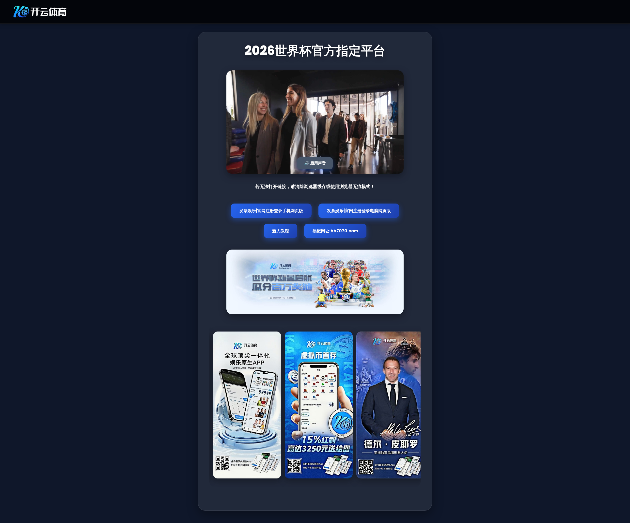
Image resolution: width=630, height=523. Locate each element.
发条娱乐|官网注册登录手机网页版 (271, 211)
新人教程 (280, 231)
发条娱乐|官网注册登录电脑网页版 (359, 211)
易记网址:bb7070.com (335, 231)
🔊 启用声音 (315, 163)
